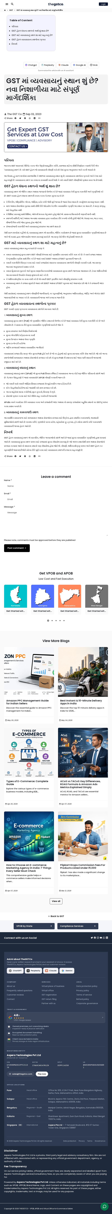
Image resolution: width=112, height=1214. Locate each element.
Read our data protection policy (24, 1035)
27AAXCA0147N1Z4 (40, 1065)
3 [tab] (56, 621)
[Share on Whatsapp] (30, 118)
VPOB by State (24, 926)
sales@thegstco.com (22, 1074)
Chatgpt (32, 65)
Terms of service (84, 995)
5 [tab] (64, 621)
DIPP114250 (63, 1065)
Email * (7, 493)
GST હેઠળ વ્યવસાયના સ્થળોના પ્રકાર (29, 39)
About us (11, 986)
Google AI (81, 65)
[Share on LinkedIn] (34, 118)
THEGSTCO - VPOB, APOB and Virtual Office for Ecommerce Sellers (46, 1208)
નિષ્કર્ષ (14, 44)
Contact (11, 999)
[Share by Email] (39, 118)
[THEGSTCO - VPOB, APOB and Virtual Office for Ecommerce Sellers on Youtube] (101, 937)
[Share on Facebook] (15, 118)
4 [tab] (60, 621)
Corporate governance (87, 1003)
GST (11, 10)
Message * (9, 506)
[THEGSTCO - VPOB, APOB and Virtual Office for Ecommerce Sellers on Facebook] (95, 937)
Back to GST (56, 916)
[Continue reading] (29, 672)
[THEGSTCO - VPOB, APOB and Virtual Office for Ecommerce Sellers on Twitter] (92, 937)
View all (56, 901)
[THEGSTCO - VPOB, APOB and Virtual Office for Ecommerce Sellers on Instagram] (98, 937)
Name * (8, 480)
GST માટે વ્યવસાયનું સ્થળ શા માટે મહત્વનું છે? (32, 35)
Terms (89, 1141)
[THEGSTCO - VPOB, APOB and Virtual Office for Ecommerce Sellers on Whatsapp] (104, 937)
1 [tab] (48, 621)
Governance (100, 1141)
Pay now (42, 1074)
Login (103, 4)
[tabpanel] (15, 600)
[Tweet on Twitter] (20, 118)
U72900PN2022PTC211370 (17, 1066)
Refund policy (82, 999)
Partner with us (48, 1003)
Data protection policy (86, 986)
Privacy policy (82, 990)
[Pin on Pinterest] (25, 118)
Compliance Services (71, 926)
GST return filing (49, 999)
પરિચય (15, 26)
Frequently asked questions (19, 990)
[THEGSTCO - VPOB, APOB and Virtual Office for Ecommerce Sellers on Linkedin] (107, 937)
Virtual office (48, 990)
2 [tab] (52, 621)
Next (105, 600)
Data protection (69, 1141)
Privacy (82, 1141)
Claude (65, 65)
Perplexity (49, 65)
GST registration (49, 995)
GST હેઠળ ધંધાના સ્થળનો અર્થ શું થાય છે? (30, 30)
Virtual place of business (53, 986)
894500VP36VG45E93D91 (93, 1066)
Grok (95, 65)
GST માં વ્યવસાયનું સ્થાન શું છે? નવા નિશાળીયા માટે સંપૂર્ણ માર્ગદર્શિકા (40, 10)
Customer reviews (15, 995)
